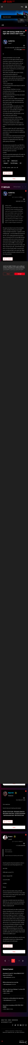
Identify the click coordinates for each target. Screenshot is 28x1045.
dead (5, 167)
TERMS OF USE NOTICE (10, 1031)
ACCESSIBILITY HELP (6, 1022)
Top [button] (2, 1041)
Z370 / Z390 (6, 1009)
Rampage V (6, 163)
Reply (14, 178)
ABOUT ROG (4, 1020)
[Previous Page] (5, 961)
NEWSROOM (15, 1020)
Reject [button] (8, 274)
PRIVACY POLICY (18, 1031)
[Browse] (2, 7)
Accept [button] (19, 274)
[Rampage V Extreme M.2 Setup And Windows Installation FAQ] (25, 186)
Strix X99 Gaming (14, 163)
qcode (12, 167)
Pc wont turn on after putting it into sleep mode (13, 998)
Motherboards (14, 160)
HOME (9, 1020)
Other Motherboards (7, 977)
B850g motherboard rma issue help (10, 982)
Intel (8, 160)
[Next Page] (22, 961)
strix (15, 167)
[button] (5, 173)
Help (22, 6)
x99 (17, 167)
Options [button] (26, 25)
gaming (8, 167)
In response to (17, 197)
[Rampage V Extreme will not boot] (22, 186)
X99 (3, 25)
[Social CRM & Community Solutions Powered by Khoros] (22, 1041)
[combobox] (14, 17)
